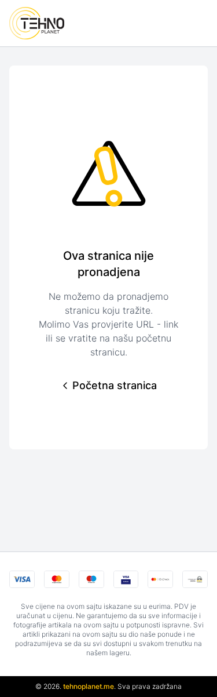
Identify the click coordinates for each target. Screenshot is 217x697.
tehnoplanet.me (88, 686)
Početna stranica (114, 385)
